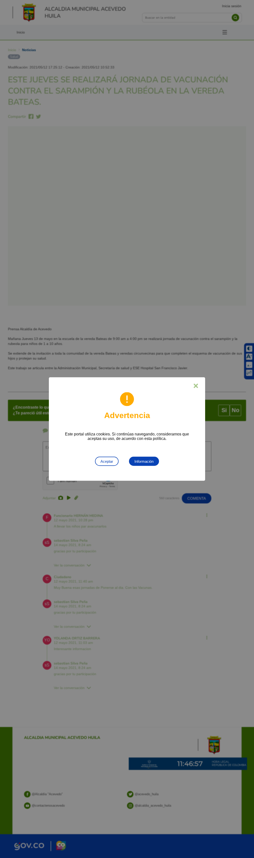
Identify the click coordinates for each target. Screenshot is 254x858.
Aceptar (106, 461)
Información (144, 461)
